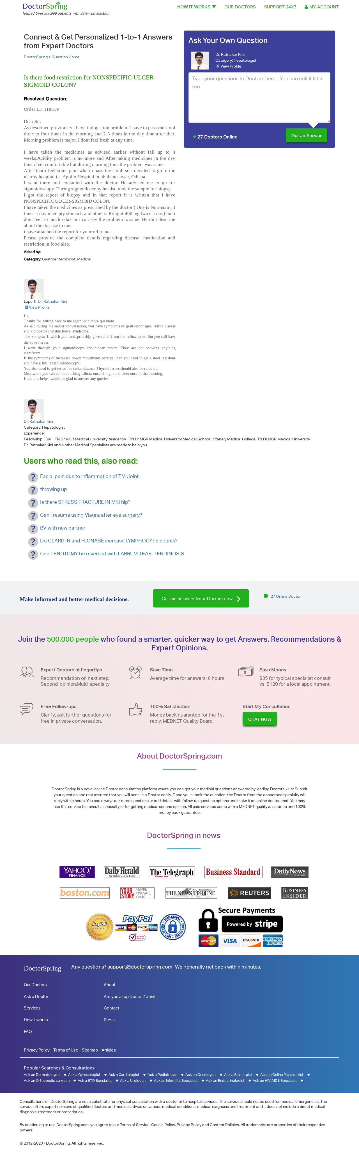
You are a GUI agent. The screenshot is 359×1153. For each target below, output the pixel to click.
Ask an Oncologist (200, 1075)
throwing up (53, 489)
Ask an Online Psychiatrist (281, 1075)
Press (109, 1019)
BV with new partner (63, 528)
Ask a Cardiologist (124, 1075)
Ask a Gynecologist (84, 1075)
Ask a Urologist (133, 1080)
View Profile (230, 66)
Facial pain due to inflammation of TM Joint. (90, 476)
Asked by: (32, 251)
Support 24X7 (280, 7)
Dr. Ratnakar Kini (230, 54)
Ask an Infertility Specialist (176, 1080)
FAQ (28, 1031)
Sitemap (90, 1050)
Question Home (65, 57)
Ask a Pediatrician (162, 1075)
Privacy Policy (37, 1050)
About (109, 984)
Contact (111, 1008)
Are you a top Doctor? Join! (129, 996)
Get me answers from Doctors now (198, 598)
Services (32, 1008)
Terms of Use (65, 1050)
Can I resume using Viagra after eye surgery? (91, 515)
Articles (109, 1050)
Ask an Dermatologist (42, 1075)
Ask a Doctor (36, 996)
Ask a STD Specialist (95, 1080)
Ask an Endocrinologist (225, 1080)
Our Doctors (240, 7)
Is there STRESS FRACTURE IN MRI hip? (85, 502)
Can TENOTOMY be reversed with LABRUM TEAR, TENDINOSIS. (112, 553)
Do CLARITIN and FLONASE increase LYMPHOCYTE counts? (109, 541)
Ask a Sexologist (238, 1075)
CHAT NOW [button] (259, 719)
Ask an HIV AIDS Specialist (275, 1080)
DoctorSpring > (38, 57)
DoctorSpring (42, 968)
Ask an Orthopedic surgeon (47, 1080)
